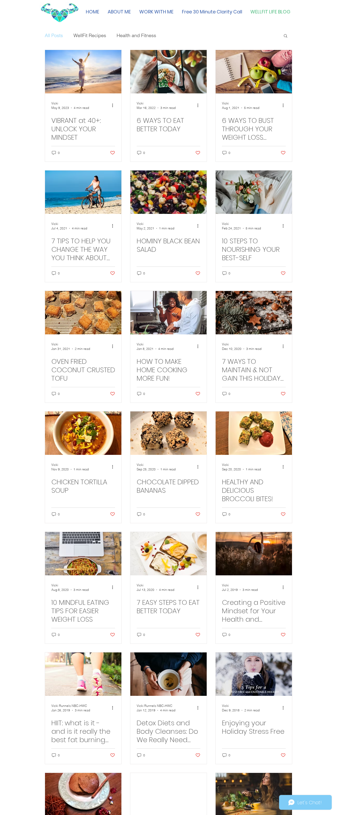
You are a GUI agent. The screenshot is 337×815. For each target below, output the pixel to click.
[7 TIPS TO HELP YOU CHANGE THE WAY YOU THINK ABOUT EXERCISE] (83, 192)
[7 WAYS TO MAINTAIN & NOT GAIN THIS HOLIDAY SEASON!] (254, 312)
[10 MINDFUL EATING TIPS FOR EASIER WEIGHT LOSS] (83, 553)
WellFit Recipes (89, 35)
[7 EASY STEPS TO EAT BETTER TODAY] (168, 553)
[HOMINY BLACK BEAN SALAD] (168, 192)
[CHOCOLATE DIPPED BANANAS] (168, 433)
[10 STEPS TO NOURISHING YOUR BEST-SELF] (254, 192)
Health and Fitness (136, 35)
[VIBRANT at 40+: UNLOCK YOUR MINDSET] (83, 71)
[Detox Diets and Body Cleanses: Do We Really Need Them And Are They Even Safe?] (168, 674)
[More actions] (114, 105)
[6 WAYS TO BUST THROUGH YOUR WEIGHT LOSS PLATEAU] (254, 71)
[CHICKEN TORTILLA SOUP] (83, 433)
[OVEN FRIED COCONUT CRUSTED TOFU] (83, 312)
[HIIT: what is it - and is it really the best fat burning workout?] (83, 674)
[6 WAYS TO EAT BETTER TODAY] (168, 71)
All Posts (54, 35)
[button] (285, 36)
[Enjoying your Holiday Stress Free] (254, 674)
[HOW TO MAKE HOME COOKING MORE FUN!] (168, 312)
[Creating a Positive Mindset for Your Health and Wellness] (254, 553)
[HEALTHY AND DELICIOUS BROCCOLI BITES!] (254, 433)
